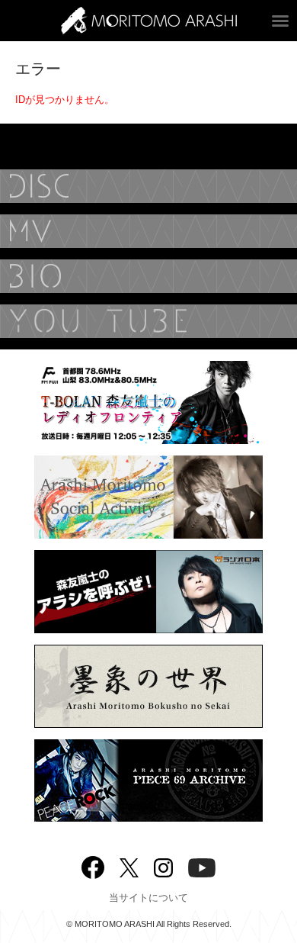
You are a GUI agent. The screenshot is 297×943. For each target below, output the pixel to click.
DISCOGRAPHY (148, 186)
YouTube (148, 321)
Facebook (92, 864)
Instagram (163, 866)
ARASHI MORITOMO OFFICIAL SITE (149, 20)
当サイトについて (148, 897)
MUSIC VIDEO (148, 231)
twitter (129, 866)
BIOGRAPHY (148, 276)
